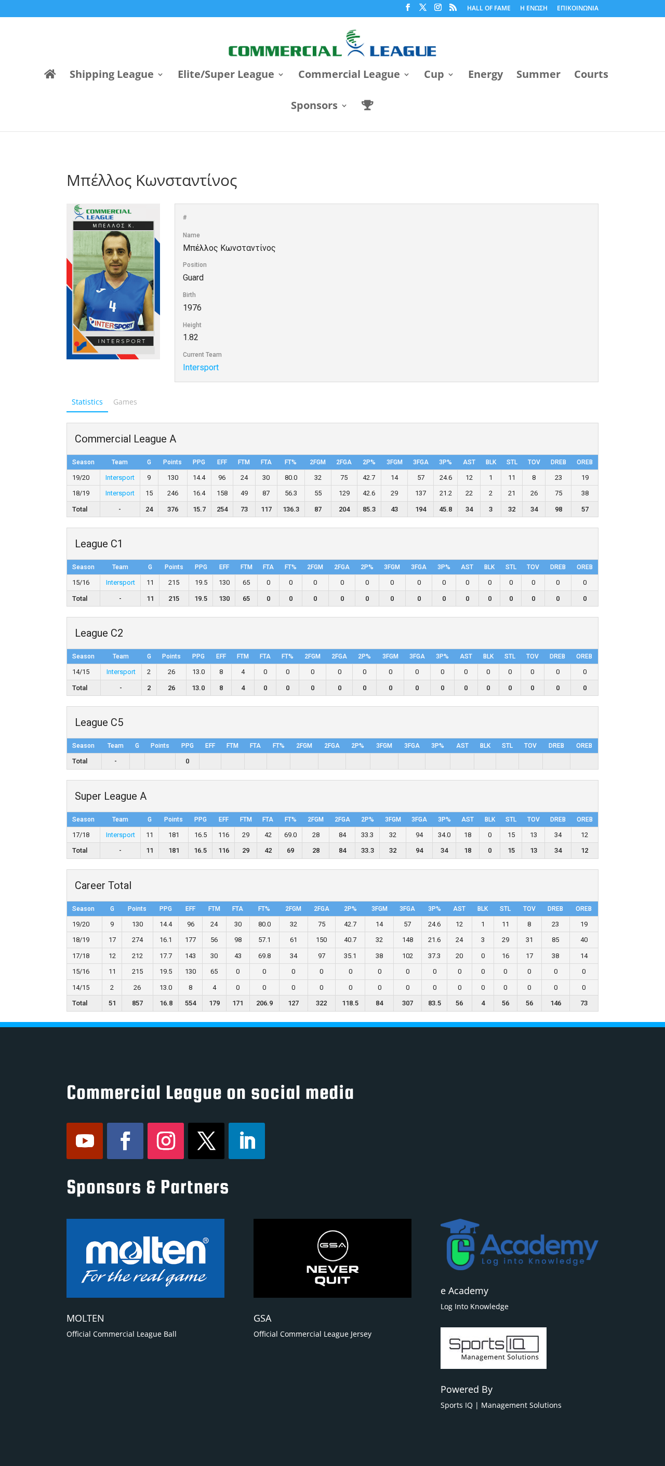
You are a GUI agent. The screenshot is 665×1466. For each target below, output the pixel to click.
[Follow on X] (206, 1141)
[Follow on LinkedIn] (247, 1141)
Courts (591, 76)
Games (125, 402)
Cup (434, 76)
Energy (485, 76)
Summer (538, 76)
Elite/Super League (226, 76)
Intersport (201, 367)
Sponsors (314, 107)
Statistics (87, 402)
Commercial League (349, 76)
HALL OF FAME (489, 8)
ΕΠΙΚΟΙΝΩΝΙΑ (577, 8)
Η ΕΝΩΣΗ (534, 8)
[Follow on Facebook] (125, 1141)
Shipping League (112, 76)
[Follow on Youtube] (84, 1141)
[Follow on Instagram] (166, 1141)
